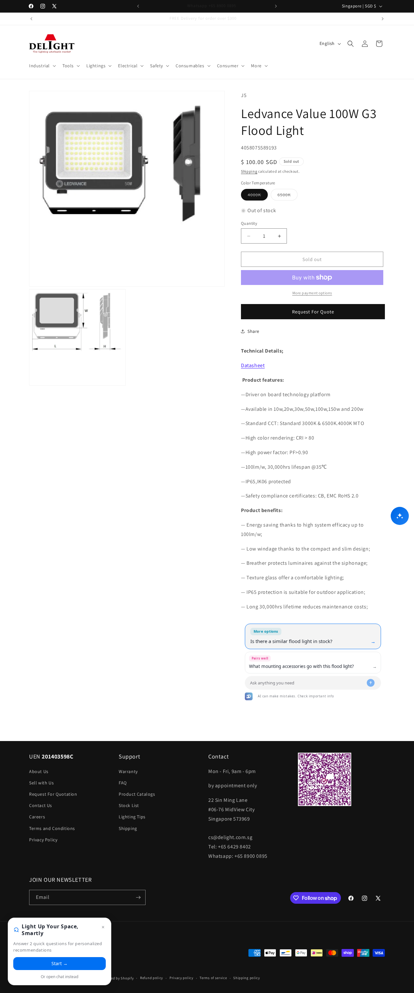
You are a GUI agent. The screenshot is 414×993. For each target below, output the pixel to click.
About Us (39, 771)
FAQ (123, 783)
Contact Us (40, 805)
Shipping (249, 171)
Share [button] (253, 331)
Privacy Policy (43, 840)
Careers (37, 817)
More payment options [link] (312, 292)
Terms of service (213, 978)
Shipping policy (246, 978)
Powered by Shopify (117, 978)
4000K (258, 196)
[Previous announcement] (138, 6)
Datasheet (253, 365)
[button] (42, 65)
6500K (288, 196)
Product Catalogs (137, 794)
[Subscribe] (138, 897)
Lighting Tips (132, 817)
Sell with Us (41, 783)
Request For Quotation (53, 794)
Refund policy (151, 978)
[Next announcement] (276, 6)
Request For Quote (313, 312)
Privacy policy (181, 978)
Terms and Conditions (52, 828)
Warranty (128, 771)
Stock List (129, 805)
